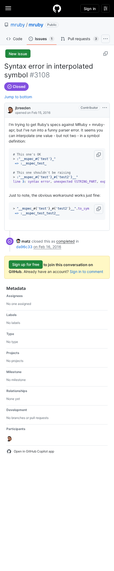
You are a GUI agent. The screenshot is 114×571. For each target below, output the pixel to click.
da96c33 (24, 246)
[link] (23, 241)
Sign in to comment (86, 271)
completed (65, 241)
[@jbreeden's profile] (10, 109)
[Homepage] (57, 8)
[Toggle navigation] (8, 8)
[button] (98, 155)
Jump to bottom (18, 97)
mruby (18, 24)
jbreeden (22, 108)
